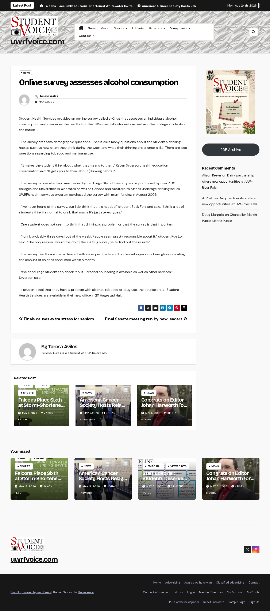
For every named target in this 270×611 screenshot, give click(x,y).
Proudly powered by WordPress (31, 592)
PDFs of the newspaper (184, 602)
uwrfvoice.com (37, 41)
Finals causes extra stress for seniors (58, 319)
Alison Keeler (211, 175)
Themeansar (86, 592)
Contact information (156, 592)
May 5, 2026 (28, 486)
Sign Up (254, 602)
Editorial (138, 28)
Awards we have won (198, 582)
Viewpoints (179, 28)
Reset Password (213, 602)
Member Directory (211, 592)
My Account (235, 592)
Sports (119, 28)
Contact (86, 36)
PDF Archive (230, 149)
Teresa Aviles (49, 96)
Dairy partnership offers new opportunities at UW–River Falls (228, 181)
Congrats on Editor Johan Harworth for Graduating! (163, 405)
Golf (26, 384)
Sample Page (236, 602)
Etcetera (156, 28)
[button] (253, 32)
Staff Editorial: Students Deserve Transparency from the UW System (164, 481)
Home (157, 582)
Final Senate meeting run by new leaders (144, 319)
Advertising (172, 582)
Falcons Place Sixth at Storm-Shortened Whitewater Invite (41, 405)
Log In (191, 592)
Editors (178, 592)
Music (105, 28)
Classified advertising (230, 582)
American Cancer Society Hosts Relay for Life (102, 405)
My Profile (253, 592)
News (92, 28)
